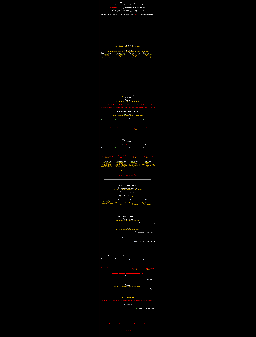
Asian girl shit (124, 107)
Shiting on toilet (139, 300)
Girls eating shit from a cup (113, 104)
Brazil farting (142, 106)
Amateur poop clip (146, 300)
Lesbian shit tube (104, 174)
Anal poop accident (104, 104)
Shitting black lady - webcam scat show (120, 268)
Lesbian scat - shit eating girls (107, 156)
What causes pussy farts (127, 301)
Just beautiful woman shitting (111, 106)
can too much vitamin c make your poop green (134, 273)
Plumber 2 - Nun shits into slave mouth (121, 156)
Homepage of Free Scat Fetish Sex (127, 330)
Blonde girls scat (126, 144)
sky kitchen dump (148, 127)
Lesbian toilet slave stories (125, 300)
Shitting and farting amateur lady (148, 268)
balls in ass (134, 156)
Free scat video (136, 14)
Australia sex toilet (145, 174)
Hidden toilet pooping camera (126, 175)
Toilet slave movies (130, 255)
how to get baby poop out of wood (118, 273)
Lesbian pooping (135, 301)
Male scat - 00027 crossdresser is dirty (107, 268)
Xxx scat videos (119, 107)
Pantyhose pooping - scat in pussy (107, 127)
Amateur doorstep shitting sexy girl (134, 127)
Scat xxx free (111, 300)
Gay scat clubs (148, 106)
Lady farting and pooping (133, 107)
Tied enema (120, 106)
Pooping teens (116, 300)
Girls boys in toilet (129, 104)
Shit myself (136, 104)
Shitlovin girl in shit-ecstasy (144, 104)
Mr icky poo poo (122, 104)
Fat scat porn (132, 300)
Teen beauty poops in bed (148, 156)
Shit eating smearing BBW (135, 268)
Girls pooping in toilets (110, 107)
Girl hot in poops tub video (143, 107)
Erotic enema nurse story (127, 106)
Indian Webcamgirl (120, 127)
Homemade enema (104, 300)
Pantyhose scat (110, 174)
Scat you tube (123, 174)
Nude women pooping (130, 174)
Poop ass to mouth (135, 106)
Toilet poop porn (138, 174)
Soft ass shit (134, 175)
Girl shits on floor (117, 174)
